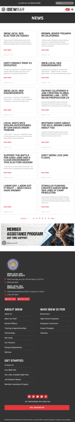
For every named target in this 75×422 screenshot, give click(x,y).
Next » (53, 218)
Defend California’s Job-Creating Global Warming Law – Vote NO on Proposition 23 (55, 94)
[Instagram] (45, 396)
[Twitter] (33, 396)
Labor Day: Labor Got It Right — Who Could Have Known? (17, 188)
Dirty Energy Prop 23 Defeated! (18, 64)
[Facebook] (29, 396)
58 (48, 218)
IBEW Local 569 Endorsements (51, 64)
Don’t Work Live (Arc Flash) (55, 156)
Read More (7, 50)
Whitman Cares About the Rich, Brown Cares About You (56, 125)
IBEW (11, 9)
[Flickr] (41, 396)
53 (33, 218)
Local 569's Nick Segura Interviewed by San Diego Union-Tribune (17, 126)
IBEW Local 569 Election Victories (16, 34)
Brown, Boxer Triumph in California (56, 34)
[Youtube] (37, 396)
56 (42, 218)
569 (20, 9)
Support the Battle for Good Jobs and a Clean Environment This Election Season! (18, 159)
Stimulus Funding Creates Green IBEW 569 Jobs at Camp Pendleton (54, 189)
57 (45, 218)
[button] (72, 9)
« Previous (23, 218)
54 (36, 218)
